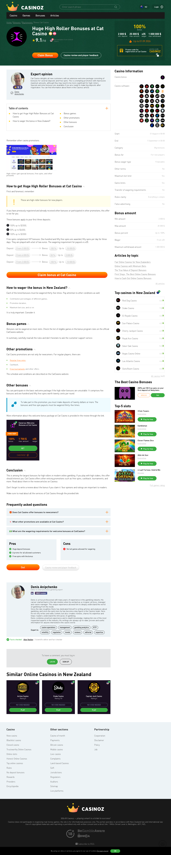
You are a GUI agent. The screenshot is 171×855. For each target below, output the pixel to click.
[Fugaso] (152, 116)
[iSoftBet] (163, 106)
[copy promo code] (28, 455)
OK (115, 851)
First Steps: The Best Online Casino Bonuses (135, 274)
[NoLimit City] (163, 86)
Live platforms (56, 790)
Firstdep (12, 434)
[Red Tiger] (142, 96)
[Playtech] (157, 96)
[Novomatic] (157, 106)
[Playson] (157, 111)
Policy (97, 744)
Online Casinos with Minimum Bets (130, 266)
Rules (9, 767)
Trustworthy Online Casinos (18, 749)
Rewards (10, 777)
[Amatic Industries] (147, 116)
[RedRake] (152, 101)
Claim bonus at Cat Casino (57, 275)
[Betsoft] (147, 101)
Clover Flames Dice (146, 440)
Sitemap (54, 786)
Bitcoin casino (56, 744)
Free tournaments (17, 369)
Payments (55, 740)
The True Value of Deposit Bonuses (130, 270)
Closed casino (12, 744)
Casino (13, 15)
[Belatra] (152, 125)
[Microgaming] (157, 91)
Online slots (11, 754)
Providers (10, 781)
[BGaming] (163, 125)
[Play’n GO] (152, 91)
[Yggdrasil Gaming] (142, 91)
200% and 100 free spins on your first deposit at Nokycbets (151, 389)
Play (23, 710)
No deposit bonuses (15, 772)
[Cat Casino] (163, 77)
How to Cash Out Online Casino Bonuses (133, 278)
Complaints (55, 758)
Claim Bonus (45, 55)
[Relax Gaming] (147, 91)
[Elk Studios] (147, 106)
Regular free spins (18, 360)
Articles (54, 15)
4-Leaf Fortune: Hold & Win (149, 470)
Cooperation (99, 735)
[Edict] (157, 120)
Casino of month (57, 735)
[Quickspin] (163, 91)
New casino (11, 735)
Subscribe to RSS (86, 844)
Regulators (55, 777)
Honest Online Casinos (16, 758)
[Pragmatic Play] (152, 96)
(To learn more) (102, 851)
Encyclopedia (12, 786)
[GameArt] (142, 116)
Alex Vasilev (28, 640)
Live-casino (55, 754)
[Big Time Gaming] (142, 106)
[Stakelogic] (152, 111)
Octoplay (141, 473)
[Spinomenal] (157, 101)
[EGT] (147, 111)
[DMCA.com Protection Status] (84, 836)
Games (26, 15)
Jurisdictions (56, 772)
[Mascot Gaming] (157, 125)
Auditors (54, 781)
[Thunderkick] (147, 96)
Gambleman (142, 426)
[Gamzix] (163, 96)
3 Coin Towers (143, 411)
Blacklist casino (13, 740)
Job (95, 749)
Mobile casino (56, 749)
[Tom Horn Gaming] (142, 111)
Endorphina (142, 414)
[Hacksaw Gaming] (152, 86)
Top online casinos (14, 763)
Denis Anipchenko (19, 93)
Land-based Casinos (59, 763)
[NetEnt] (157, 86)
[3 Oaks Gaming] (152, 106)
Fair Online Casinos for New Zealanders (133, 262)
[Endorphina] (142, 86)
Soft (52, 767)
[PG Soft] (163, 116)
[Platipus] (142, 120)
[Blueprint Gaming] (163, 101)
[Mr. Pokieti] (163, 111)
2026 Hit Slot (143, 455)
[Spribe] (163, 120)
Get (22, 448)
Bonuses (40, 15)
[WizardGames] (152, 120)
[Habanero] (147, 86)
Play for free (148, 419)
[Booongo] (147, 120)
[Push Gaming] (142, 101)
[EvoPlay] (157, 116)
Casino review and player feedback (81, 55)
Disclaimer (99, 740)
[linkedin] (32, 593)
